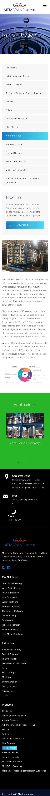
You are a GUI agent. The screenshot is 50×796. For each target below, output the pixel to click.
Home (5, 30)
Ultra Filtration (12, 127)
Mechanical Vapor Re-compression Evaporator (22, 180)
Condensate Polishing (12, 611)
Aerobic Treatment (14, 85)
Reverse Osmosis (14, 144)
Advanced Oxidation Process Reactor (23, 93)
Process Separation (11, 625)
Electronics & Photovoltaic (14, 663)
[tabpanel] (25, 429)
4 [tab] (31, 462)
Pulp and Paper (9, 672)
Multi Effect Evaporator (16, 170)
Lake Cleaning (9, 616)
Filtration (10, 102)
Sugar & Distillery (10, 682)
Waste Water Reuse (11, 588)
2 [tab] (23, 462)
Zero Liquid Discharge (25, 443)
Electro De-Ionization (15, 161)
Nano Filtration (14, 136)
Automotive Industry (11, 650)
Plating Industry (9, 686)
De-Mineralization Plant (16, 119)
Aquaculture (8, 691)
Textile (5, 695)
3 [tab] (27, 462)
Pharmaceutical (9, 659)
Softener (10, 110)
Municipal (6, 677)
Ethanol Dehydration (11, 629)
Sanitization (7, 620)
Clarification (11, 68)
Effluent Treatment (10, 593)
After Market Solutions (12, 634)
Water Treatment (10, 602)
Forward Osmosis (14, 153)
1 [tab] (18, 462)
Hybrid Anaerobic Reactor (18, 76)
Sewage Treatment (11, 606)
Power (5, 668)
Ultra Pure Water (9, 597)
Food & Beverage (10, 654)
